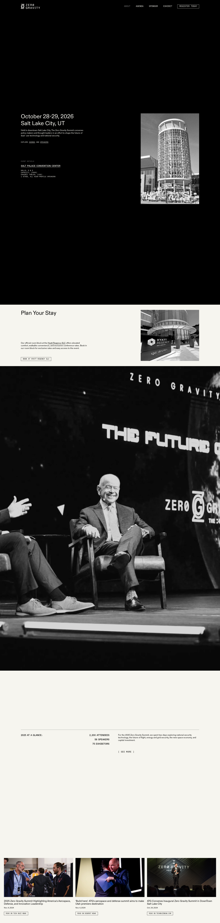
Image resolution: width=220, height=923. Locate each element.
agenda (32, 142)
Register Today (188, 6)
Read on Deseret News (86, 913)
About (127, 6)
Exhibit (167, 6)
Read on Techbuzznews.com (160, 913)
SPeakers (44, 142)
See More (126, 752)
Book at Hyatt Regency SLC (36, 359)
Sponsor (153, 6)
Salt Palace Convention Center (40, 166)
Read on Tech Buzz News (16, 913)
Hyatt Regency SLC (57, 343)
